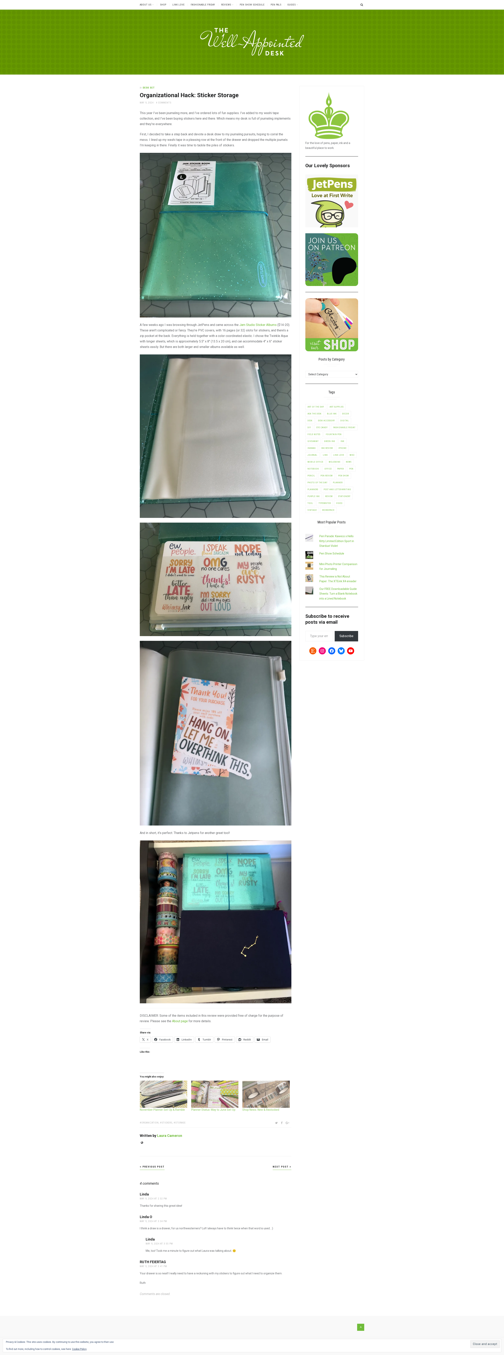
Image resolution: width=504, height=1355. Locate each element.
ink (342, 441)
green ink (329, 441)
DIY (309, 427)
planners (313, 489)
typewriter (325, 503)
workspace (328, 510)
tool (310, 503)
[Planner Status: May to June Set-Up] (215, 1094)
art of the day (316, 407)
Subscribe (346, 636)
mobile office (315, 462)
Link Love (178, 5)
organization (150, 1122)
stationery (344, 496)
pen (351, 469)
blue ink (332, 414)
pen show (343, 476)
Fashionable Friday (203, 5)
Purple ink (314, 496)
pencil (311, 476)
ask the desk (314, 414)
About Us (145, 5)
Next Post (281, 1166)
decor (345, 414)
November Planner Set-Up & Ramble (162, 1109)
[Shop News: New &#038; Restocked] (266, 1094)
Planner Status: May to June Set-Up (213, 1109)
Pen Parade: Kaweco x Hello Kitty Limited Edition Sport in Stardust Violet (336, 541)
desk (310, 421)
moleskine (334, 462)
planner (338, 482)
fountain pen (334, 434)
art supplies (337, 407)
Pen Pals (276, 5)
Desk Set (149, 87)
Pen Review (327, 476)
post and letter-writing (337, 489)
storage (180, 1122)
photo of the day (317, 482)
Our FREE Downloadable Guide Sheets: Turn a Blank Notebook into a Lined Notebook (338, 593)
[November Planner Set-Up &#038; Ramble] (163, 1094)
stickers (167, 1122)
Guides (291, 5)
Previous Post (153, 1166)
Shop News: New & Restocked (260, 1109)
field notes (314, 434)
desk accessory (326, 421)
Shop (163, 5)
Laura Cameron (169, 1136)
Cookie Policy (79, 1349)
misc (352, 455)
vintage (312, 510)
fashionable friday (344, 427)
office (328, 469)
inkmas (312, 448)
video (339, 503)
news (348, 462)
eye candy (322, 427)
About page (180, 1021)
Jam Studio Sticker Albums (258, 325)
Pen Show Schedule (252, 5)
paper (340, 469)
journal (312, 455)
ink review (327, 448)
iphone (342, 448)
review (329, 496)
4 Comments (163, 102)
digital (344, 421)
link (325, 455)
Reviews (226, 5)
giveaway (313, 441)
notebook (313, 469)
